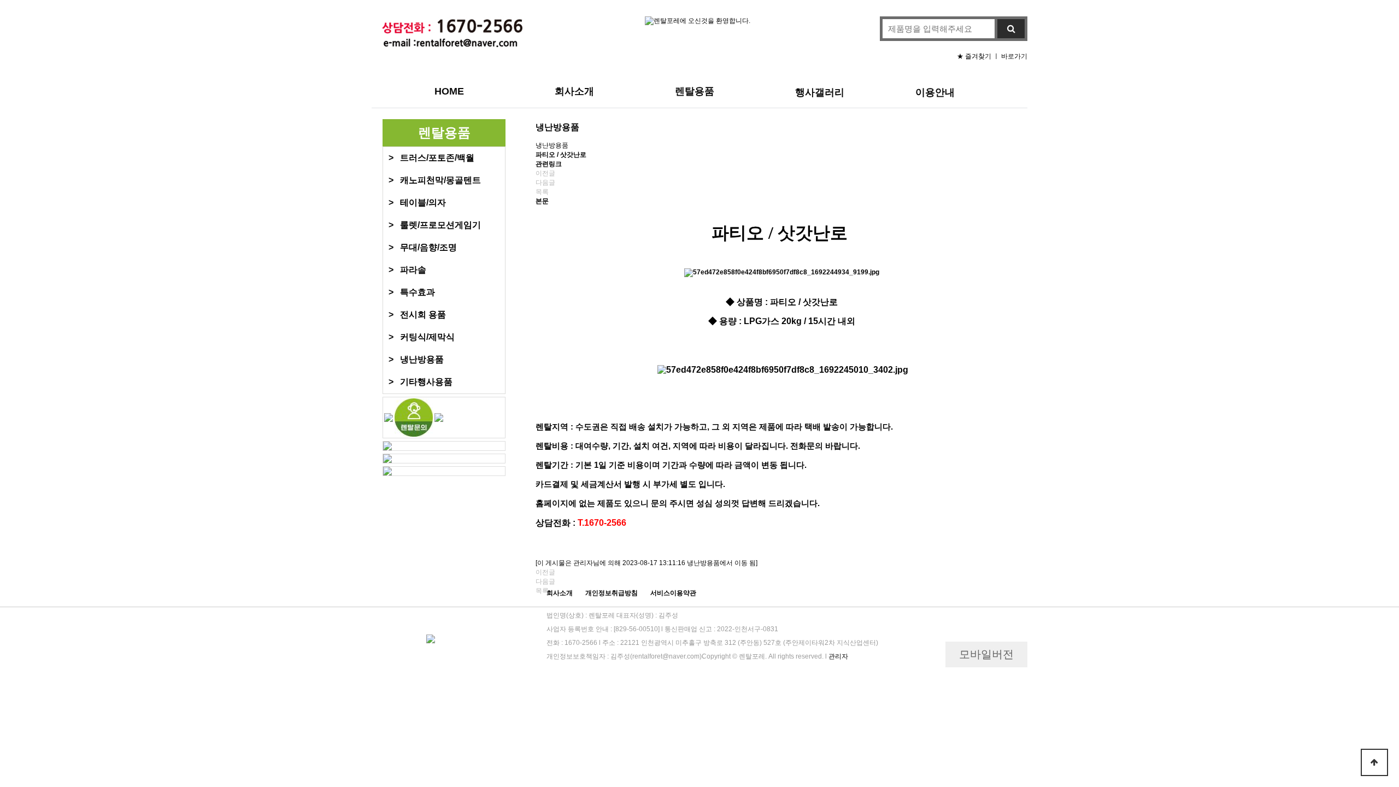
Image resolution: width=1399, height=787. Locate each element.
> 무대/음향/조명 (423, 247)
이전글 (545, 173)
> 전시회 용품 (417, 314)
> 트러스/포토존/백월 (431, 157)
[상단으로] (1374, 762)
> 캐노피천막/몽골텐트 (435, 180)
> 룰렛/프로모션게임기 (435, 225)
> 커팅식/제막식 (422, 337)
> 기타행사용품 (420, 381)
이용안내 (935, 92)
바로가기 (1014, 56)
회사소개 (574, 91)
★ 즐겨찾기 (975, 56)
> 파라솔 (407, 269)
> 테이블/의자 (417, 202)
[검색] (1011, 28)
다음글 (545, 182)
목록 (542, 192)
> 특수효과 (412, 292)
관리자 (838, 656)
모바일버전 (986, 654)
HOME (449, 91)
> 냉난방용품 (416, 359)
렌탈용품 (694, 91)
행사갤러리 (819, 92)
